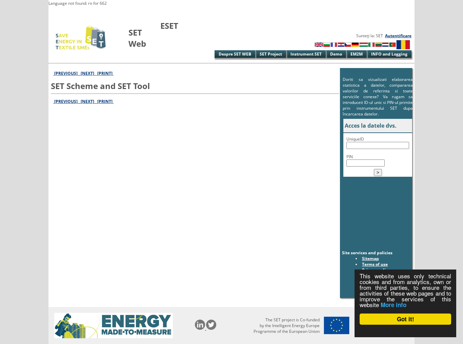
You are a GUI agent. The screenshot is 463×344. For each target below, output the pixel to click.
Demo (336, 54)
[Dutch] (385, 45)
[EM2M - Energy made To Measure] (113, 337)
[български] (326, 45)
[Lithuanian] (378, 45)
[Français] (333, 45)
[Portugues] (392, 45)
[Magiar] (363, 45)
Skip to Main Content (69, 12)
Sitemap (370, 258)
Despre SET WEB (235, 54)
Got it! (405, 319)
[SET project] (81, 53)
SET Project (271, 54)
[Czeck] (347, 45)
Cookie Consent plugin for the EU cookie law (405, 331)
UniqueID (355, 139)
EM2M (356, 54)
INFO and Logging (389, 54)
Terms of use (375, 264)
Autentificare (398, 36)
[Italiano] (371, 45)
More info (393, 305)
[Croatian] (341, 45)
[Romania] (403, 48)
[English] (319, 45)
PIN (349, 156)
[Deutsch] (355, 45)
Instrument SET (306, 54)
